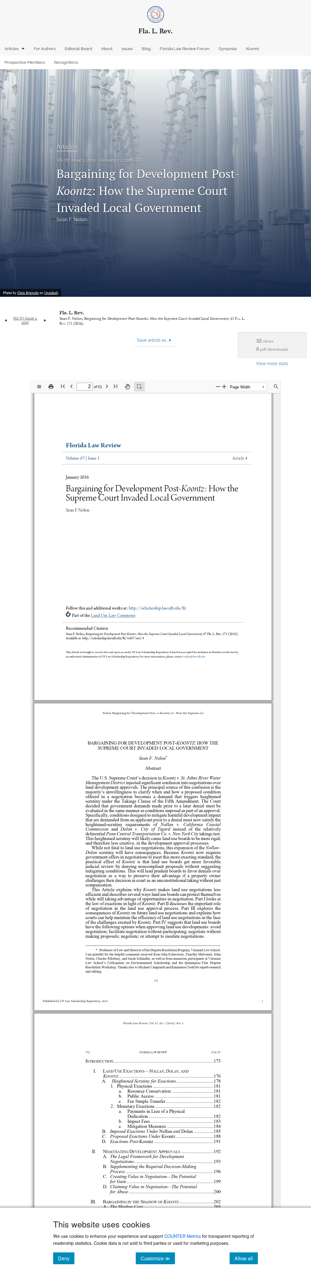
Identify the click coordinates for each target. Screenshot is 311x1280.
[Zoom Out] (218, 386)
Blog (146, 48)
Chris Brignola (28, 293)
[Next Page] (107, 386)
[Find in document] (276, 386)
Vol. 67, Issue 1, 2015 (76, 160)
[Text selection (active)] (139, 386)
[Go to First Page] (63, 386)
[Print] (51, 386)
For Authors (45, 48)
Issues (127, 48)
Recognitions (66, 62)
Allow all (246, 1258)
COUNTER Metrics (182, 1236)
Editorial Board (78, 48)
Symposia (228, 48)
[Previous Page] (71, 386)
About (106, 48)
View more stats (272, 363)
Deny (66, 1258)
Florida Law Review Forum (185, 48)
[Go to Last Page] (115, 386)
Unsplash (51, 293)
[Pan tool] (127, 386)
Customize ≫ (158, 1258)
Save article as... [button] (154, 340)
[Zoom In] (224, 386)
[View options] (39, 386)
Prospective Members (25, 62)
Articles (12, 48)
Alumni (252, 48)
